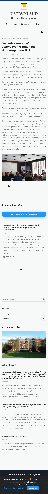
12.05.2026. (5, 439)
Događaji (25, 38)
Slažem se (33, 488)
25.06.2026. (5, 381)
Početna (6, 38)
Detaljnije (10, 257)
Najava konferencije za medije (15, 436)
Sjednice (5, 319)
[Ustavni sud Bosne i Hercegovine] (24, 167)
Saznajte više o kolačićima (15, 488)
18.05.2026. (6, 233)
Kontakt (28, 24)
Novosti (16, 38)
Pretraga (12, 24)
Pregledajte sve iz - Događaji (24, 214)
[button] (8, 186)
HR (39, 24)
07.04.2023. (5, 54)
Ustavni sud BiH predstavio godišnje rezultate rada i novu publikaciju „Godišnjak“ (21, 227)
